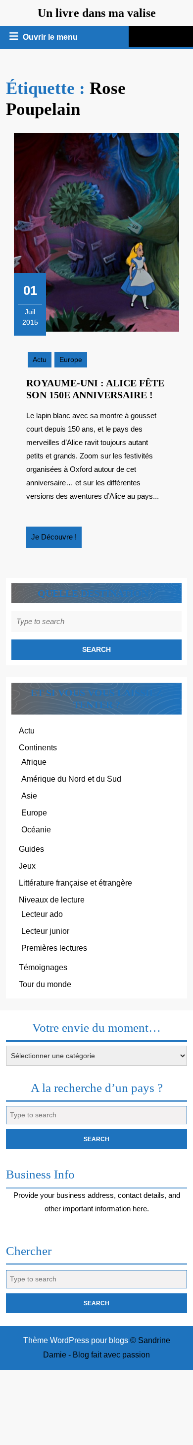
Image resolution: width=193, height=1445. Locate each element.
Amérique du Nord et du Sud (71, 779)
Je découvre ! (56, 540)
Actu (40, 359)
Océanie (36, 829)
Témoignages (43, 967)
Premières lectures (54, 948)
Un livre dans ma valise (97, 12)
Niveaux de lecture (52, 900)
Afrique (34, 762)
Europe (70, 359)
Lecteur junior (45, 931)
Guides (31, 849)
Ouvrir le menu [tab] (51, 38)
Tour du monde (45, 984)
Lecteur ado (42, 914)
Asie (29, 796)
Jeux (27, 866)
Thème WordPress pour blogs (75, 1340)
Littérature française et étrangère (75, 883)
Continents (38, 747)
